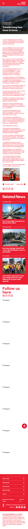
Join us (4, 494)
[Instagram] (25, 507)
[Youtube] (22, 507)
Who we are (5, 478)
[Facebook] (17, 507)
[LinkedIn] (19, 507)
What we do (5, 482)
